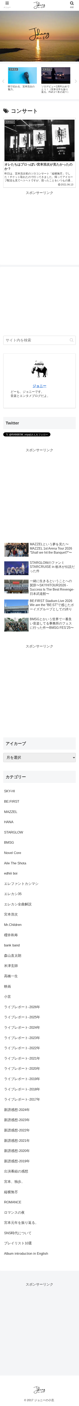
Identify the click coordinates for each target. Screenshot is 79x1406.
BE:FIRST (11, 801)
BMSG (9, 842)
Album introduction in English (26, 1254)
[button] (71, 340)
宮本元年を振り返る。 (21, 1223)
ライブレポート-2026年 (22, 1007)
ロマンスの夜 (14, 1212)
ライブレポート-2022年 (22, 1048)
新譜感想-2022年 (17, 1130)
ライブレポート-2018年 (22, 1089)
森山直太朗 (12, 956)
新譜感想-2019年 (17, 1161)
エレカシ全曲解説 (18, 904)
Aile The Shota (15, 863)
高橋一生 (11, 976)
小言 (7, 997)
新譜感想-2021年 (17, 1141)
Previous (3, 81)
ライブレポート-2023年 (22, 1038)
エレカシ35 (12, 894)
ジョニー (39, 386)
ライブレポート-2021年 (22, 1058)
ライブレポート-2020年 (22, 1068)
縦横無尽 (11, 1192)
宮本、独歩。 (14, 1182)
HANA (8, 822)
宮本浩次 (11, 914)
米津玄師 (11, 966)
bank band (12, 945)
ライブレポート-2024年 (22, 1027)
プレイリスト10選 (18, 1243)
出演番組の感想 (16, 1171)
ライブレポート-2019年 (22, 1079)
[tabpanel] (22, 80)
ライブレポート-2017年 (22, 1099)
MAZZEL (10, 812)
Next (76, 81)
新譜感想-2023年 (17, 1120)
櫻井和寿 (11, 935)
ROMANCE (12, 1202)
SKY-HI (9, 791)
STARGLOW (13, 832)
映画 (7, 986)
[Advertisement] (39, 224)
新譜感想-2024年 (17, 1110)
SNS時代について (18, 1233)
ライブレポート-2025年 (22, 1017)
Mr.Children (12, 925)
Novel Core (12, 853)
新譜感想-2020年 (17, 1151)
